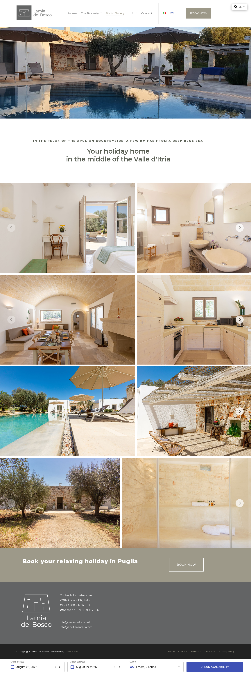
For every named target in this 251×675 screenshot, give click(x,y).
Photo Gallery (115, 13)
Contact (146, 13)
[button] (239, 6)
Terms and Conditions (203, 651)
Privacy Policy (226, 651)
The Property (90, 13)
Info (131, 13)
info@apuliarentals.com (76, 627)
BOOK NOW (198, 13)
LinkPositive (71, 651)
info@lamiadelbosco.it (75, 622)
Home (72, 13)
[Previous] (11, 228)
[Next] (240, 228)
